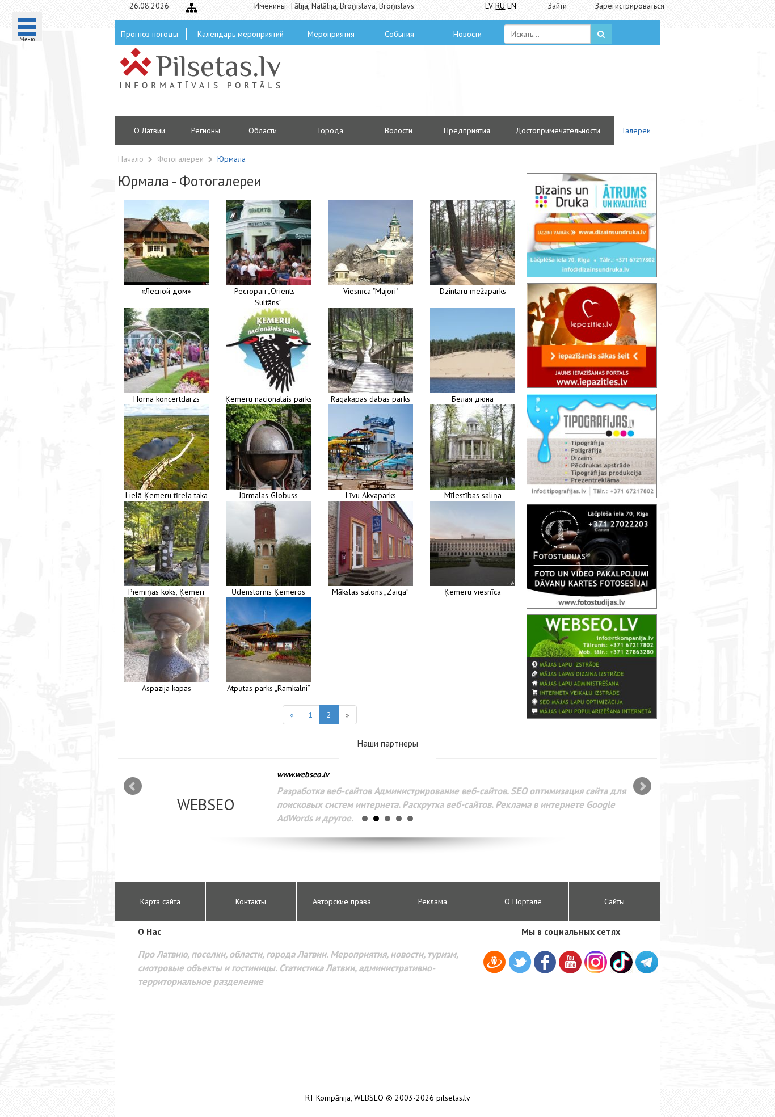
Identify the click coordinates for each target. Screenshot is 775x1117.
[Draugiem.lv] (494, 964)
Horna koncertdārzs (166, 399)
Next (642, 786)
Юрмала (231, 159)
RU (500, 6)
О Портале (523, 901)
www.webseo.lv (303, 774)
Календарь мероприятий (240, 34)
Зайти (557, 6)
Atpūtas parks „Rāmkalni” (268, 688)
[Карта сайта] (191, 8)
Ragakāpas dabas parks (370, 399)
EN (511, 6)
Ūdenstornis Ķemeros (268, 592)
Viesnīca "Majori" (370, 291)
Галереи (637, 130)
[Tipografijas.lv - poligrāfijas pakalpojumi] (592, 446)
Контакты (250, 901)
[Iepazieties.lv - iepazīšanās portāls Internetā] (592, 335)
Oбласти (262, 130)
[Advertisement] (470, 85)
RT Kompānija (328, 1098)
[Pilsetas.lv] (206, 68)
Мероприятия (331, 34)
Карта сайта (160, 901)
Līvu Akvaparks (371, 495)
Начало (131, 159)
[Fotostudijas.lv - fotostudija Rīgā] (592, 556)
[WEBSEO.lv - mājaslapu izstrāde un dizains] (592, 666)
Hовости (467, 34)
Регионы (205, 130)
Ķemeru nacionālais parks (268, 399)
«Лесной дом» (166, 291)
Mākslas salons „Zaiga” (370, 592)
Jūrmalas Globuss (268, 495)
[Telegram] (646, 962)
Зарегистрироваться (626, 6)
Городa (330, 130)
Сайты (614, 901)
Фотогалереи (181, 159)
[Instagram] (595, 962)
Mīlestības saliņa (473, 495)
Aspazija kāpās (166, 688)
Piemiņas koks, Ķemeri (166, 592)
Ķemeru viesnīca (472, 592)
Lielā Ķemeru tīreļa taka (166, 495)
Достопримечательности (557, 130)
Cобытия (399, 34)
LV (489, 6)
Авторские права (342, 901)
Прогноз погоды (149, 34)
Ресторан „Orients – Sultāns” (268, 296)
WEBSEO (369, 1098)
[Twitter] (520, 964)
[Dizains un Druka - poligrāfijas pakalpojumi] (592, 225)
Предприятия (467, 130)
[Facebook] (545, 964)
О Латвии (149, 130)
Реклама (432, 901)
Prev (133, 786)
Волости (398, 130)
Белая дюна (473, 399)
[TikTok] (621, 962)
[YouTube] (570, 962)
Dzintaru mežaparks (473, 291)
